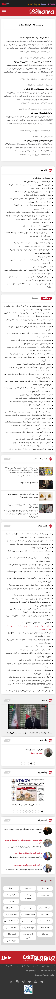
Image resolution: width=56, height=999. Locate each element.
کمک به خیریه (45, 921)
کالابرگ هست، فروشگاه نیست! (28, 476)
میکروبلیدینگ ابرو (28, 921)
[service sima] (37, 4)
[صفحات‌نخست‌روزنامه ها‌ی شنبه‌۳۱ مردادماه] (28, 790)
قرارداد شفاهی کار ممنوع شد (41, 113)
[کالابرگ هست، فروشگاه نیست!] (45, 472)
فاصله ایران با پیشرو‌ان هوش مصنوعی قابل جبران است (24, 869)
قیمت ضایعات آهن (11, 921)
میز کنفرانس (11, 940)
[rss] (12, 982)
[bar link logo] (5, 4)
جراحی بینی (45, 894)
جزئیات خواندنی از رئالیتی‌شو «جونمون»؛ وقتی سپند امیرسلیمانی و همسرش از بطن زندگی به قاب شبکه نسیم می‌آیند (21, 513)
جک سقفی (45, 934)
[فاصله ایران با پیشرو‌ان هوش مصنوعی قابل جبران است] (47, 868)
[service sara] (43, 4)
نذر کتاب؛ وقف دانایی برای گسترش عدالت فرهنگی (25, 857)
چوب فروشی (45, 888)
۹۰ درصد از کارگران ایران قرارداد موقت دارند (36, 38)
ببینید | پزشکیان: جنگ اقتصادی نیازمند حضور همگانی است (29, 733)
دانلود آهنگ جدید (44, 907)
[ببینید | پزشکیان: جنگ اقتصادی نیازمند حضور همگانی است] (28, 716)
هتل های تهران (11, 914)
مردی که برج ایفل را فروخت (29, 482)
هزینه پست (11, 894)
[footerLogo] (37, 958)
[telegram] (24, 982)
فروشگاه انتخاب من (28, 914)
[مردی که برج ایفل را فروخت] (45, 484)
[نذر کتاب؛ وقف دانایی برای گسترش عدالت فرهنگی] (47, 856)
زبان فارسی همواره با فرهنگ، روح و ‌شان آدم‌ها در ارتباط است (23, 830)
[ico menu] (4, 11)
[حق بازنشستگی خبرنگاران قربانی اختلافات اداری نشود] (47, 843)
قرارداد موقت (25, 25)
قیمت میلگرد (11, 934)
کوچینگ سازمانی (28, 927)
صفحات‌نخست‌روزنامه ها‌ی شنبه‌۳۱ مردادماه (28, 804)
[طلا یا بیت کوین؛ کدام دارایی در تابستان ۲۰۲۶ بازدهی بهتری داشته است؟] (45, 496)
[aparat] (37, 982)
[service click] (30, 4)
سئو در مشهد (28, 907)
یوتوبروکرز (11, 888)
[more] (7, 459)
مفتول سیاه (45, 927)
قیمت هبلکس (11, 927)
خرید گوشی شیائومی (28, 896)
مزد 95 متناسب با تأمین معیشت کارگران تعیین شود (33, 62)
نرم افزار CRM (11, 907)
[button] (34, 763)
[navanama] (51, 4)
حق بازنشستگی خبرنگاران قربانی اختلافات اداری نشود (24, 847)
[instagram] (18, 982)
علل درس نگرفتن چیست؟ (39, 749)
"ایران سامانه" (39, 975)
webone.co (45, 914)
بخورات (11, 901)
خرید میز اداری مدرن (28, 936)
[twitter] (31, 982)
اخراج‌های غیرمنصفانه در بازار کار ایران (38, 89)
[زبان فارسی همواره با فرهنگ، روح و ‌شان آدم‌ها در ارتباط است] (47, 831)
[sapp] (43, 982)
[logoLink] (41, 11)
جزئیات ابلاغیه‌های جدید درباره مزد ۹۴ (38, 140)
